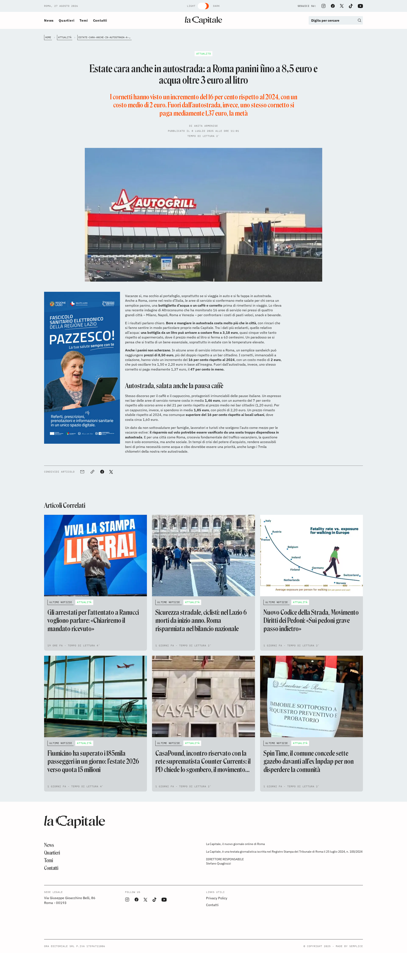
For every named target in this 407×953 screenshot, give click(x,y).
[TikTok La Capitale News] (350, 6)
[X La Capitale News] (341, 6)
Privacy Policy (216, 898)
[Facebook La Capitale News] (333, 6)
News (49, 20)
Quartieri (66, 20)
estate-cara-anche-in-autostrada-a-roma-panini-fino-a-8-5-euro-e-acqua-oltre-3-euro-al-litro (105, 37)
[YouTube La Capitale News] (360, 6)
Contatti (100, 20)
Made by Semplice (349, 946)
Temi (83, 20)
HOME (48, 37)
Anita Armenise (206, 125)
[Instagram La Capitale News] (323, 6)
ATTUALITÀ (64, 37)
